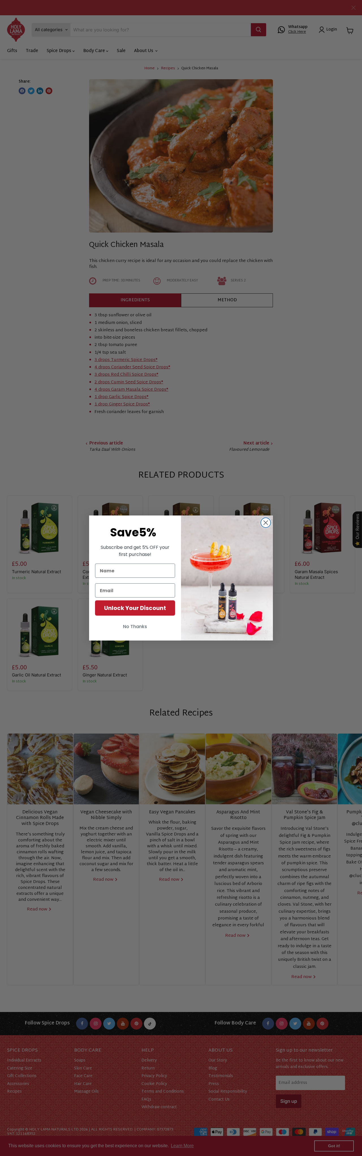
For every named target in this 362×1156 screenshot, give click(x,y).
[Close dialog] (266, 523)
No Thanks (135, 626)
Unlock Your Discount (135, 608)
